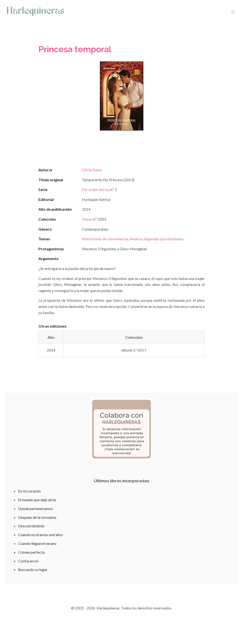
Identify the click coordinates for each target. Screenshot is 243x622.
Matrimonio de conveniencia (105, 239)
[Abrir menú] (233, 11)
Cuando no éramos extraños (40, 534)
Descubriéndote (31, 526)
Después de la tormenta (37, 517)
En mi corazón (29, 491)
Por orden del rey (96, 189)
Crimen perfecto (31, 552)
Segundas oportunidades (164, 239)
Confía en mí (28, 561)
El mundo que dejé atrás (37, 499)
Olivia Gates (92, 169)
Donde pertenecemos (35, 508)
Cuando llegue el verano (37, 543)
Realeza (136, 239)
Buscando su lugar (32, 569)
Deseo (87, 219)
